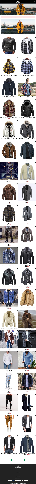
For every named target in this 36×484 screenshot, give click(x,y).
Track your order (18, 472)
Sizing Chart (18, 476)
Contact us (18, 465)
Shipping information (18, 467)
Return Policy (18, 468)
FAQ (18, 466)
